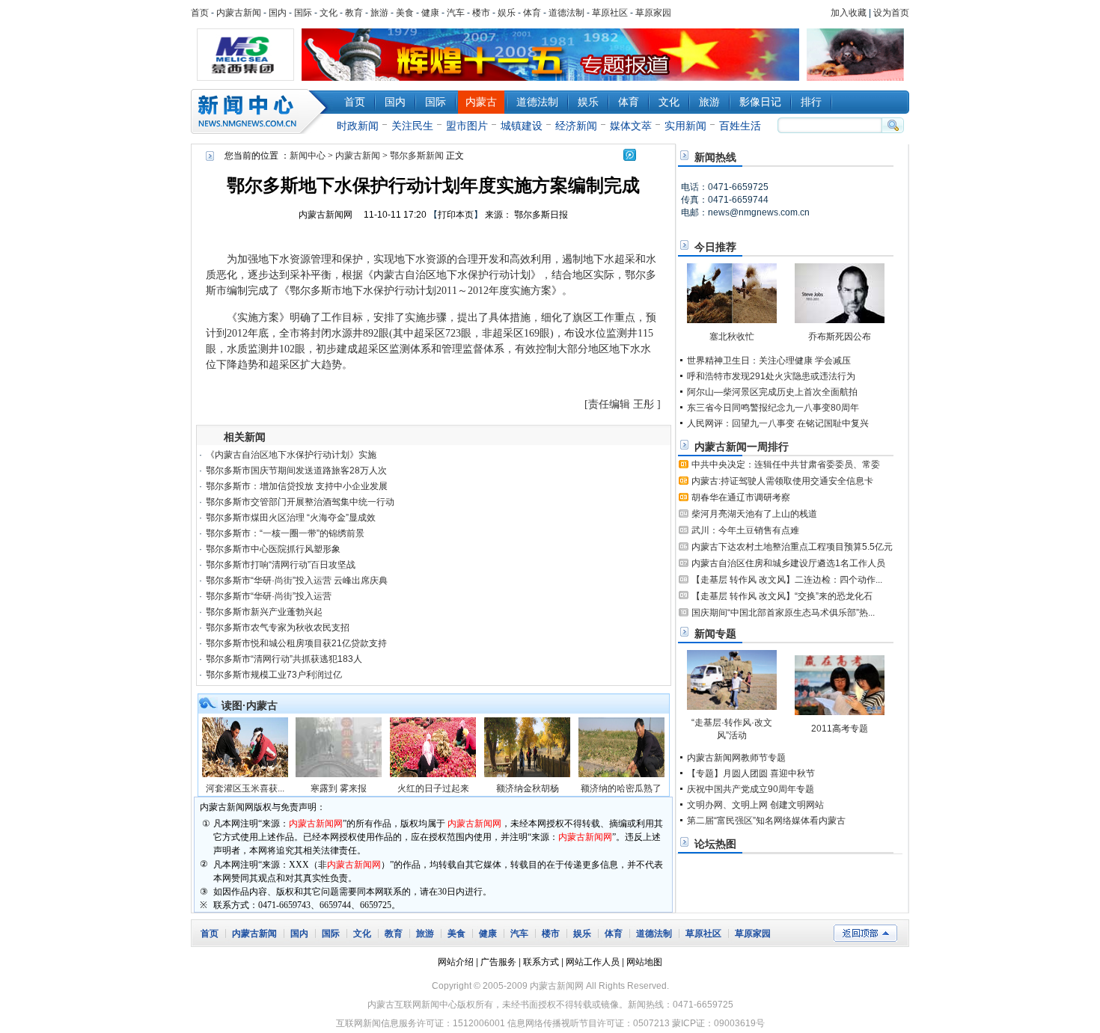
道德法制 (566, 12)
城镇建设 (522, 126)
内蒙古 (481, 102)
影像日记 (760, 102)
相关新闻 (245, 437)
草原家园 (653, 12)
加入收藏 (849, 12)
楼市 (481, 12)
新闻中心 (262, 111)
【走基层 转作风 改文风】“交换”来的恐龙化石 (782, 596)
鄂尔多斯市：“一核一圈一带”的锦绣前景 (285, 533)
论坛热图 (715, 844)
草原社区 (610, 12)
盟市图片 (467, 126)
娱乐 (507, 12)
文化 (328, 12)
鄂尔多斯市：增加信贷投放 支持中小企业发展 (297, 486)
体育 (532, 12)
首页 (200, 12)
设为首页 (891, 12)
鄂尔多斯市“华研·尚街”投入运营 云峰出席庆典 (297, 580)
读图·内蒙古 (249, 705)
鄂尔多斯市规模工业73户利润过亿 (274, 674)
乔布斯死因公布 (839, 336)
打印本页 (456, 214)
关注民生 (412, 126)
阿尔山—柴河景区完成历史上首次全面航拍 (772, 392)
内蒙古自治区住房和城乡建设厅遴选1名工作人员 (788, 563)
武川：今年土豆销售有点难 (745, 530)
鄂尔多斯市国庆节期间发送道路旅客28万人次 (296, 470)
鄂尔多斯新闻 (417, 155)
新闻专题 (715, 634)
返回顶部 (865, 933)
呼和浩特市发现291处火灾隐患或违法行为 (771, 376)
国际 (303, 12)
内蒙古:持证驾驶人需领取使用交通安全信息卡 (782, 481)
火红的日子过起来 (433, 788)
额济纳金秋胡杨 (527, 788)
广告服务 (498, 962)
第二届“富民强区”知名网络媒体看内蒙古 (766, 820)
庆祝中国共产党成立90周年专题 (750, 789)
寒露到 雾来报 (339, 788)
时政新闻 (358, 126)
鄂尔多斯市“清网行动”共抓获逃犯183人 (284, 659)
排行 (811, 102)
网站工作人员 (593, 962)
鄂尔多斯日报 (542, 214)
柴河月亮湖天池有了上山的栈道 (754, 514)
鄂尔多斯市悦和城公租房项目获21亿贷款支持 (296, 643)
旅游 (379, 12)
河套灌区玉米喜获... (245, 788)
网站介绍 (456, 962)
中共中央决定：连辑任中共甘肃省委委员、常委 (785, 464)
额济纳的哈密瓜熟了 (621, 788)
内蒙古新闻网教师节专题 (736, 757)
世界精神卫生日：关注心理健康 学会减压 (769, 360)
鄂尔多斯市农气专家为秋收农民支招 (277, 627)
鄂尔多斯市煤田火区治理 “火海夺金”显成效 (291, 517)
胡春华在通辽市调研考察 (740, 497)
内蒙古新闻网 (325, 214)
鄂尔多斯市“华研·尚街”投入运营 (268, 596)
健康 (430, 12)
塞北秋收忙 (731, 336)
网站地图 (644, 962)
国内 (278, 12)
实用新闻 (685, 126)
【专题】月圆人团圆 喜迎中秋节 (751, 773)
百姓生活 (740, 126)
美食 (405, 12)
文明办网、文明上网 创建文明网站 (755, 805)
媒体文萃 (631, 126)
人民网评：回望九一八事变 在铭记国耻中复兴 (778, 423)
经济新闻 (576, 126)
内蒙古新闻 (238, 12)
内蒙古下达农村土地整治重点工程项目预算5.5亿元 (792, 547)
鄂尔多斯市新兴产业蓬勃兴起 (264, 612)
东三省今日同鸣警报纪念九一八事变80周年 (773, 407)
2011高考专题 (839, 728)
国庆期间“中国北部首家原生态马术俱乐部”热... (783, 612)
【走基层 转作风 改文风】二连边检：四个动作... (786, 579)
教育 (354, 12)
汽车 (456, 12)
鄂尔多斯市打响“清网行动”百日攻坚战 (280, 565)
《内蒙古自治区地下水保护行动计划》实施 (291, 455)
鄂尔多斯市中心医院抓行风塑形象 (273, 549)
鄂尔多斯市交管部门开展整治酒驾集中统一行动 (300, 502)
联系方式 (541, 962)
